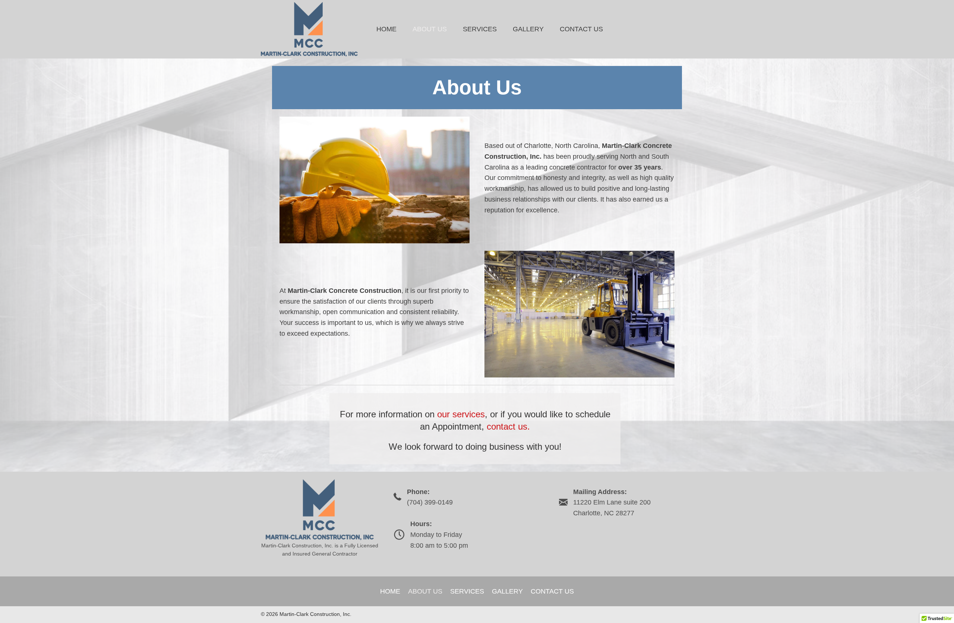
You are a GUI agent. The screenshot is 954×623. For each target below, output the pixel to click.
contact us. (508, 426)
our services (461, 414)
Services (467, 591)
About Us (425, 591)
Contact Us (552, 591)
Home (390, 591)
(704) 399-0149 (430, 502)
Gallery (507, 591)
